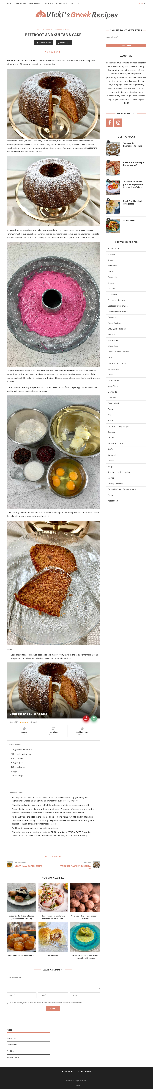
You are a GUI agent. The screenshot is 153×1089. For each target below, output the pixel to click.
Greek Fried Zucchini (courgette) (132, 202)
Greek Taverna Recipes (118, 351)
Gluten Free (113, 340)
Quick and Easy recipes (118, 426)
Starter (111, 477)
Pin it (86, 719)
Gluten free (113, 345)
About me (11, 1038)
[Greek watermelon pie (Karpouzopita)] (113, 168)
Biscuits (74, 3)
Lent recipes (113, 369)
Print (94, 719)
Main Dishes (34, 3)
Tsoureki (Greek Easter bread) (122, 489)
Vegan (110, 495)
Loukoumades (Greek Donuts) (21, 955)
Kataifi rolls (53, 955)
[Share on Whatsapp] (57, 52)
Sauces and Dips (115, 443)
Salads (111, 437)
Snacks (111, 460)
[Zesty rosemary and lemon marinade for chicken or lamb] (53, 897)
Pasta (110, 409)
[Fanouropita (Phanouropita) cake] (113, 149)
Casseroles (61, 3)
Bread (110, 259)
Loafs (110, 374)
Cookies (10, 1051)
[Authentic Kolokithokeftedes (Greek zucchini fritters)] (21, 897)
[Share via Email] (59, 52)
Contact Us (12, 1044)
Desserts (47, 3)
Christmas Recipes (116, 300)
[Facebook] (139, 3)
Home (9, 3)
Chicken (111, 288)
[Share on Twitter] (52, 52)
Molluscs (112, 397)
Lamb (110, 357)
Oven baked (113, 403)
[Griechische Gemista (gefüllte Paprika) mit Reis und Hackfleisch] (113, 187)
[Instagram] (141, 3)
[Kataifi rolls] (53, 937)
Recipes (111, 431)
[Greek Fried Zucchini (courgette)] (113, 207)
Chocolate (112, 294)
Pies (109, 414)
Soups (110, 466)
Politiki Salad (129, 220)
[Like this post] (47, 52)
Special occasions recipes (119, 472)
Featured (112, 334)
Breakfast (112, 265)
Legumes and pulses (117, 363)
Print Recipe (64, 43)
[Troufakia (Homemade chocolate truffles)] (85, 897)
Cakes (110, 271)
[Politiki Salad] (113, 226)
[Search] (145, 3)
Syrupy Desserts (115, 483)
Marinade (112, 391)
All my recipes (20, 3)
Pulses (111, 420)
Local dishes (113, 380)
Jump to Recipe (45, 43)
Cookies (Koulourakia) (118, 305)
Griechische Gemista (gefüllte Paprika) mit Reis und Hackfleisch (133, 184)
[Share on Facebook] (49, 52)
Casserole (112, 277)
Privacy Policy (13, 1057)
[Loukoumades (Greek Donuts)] (21, 937)
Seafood (111, 449)
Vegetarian (113, 500)
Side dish (112, 455)
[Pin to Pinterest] (54, 52)
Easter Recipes (114, 323)
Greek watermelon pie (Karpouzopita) (133, 163)
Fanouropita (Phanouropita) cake (132, 144)
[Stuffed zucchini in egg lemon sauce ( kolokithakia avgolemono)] (85, 937)
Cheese (111, 283)
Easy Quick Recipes (117, 328)
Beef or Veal (113, 248)
